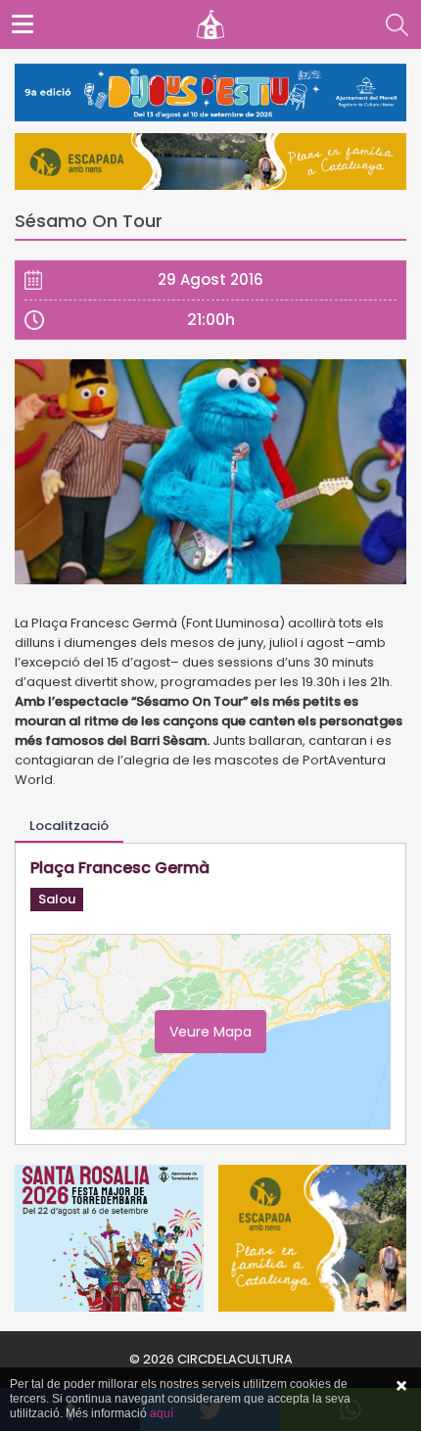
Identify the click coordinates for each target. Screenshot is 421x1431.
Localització (69, 825)
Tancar (401, 1386)
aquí (161, 1413)
